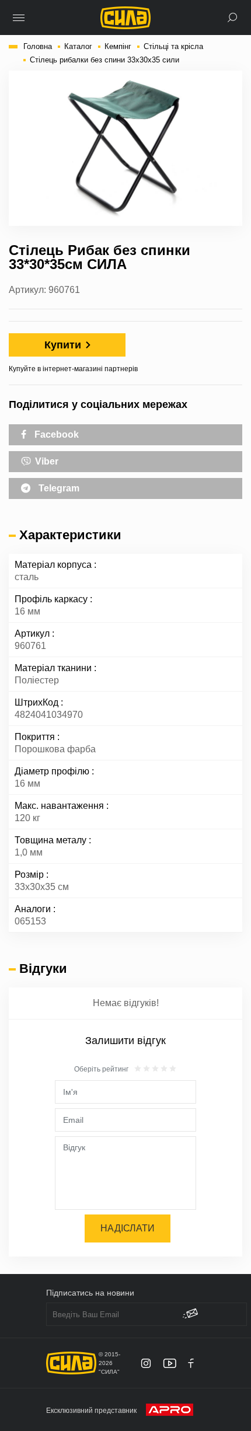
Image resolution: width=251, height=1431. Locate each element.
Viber (45, 461)
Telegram (57, 488)
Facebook (55, 434)
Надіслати (127, 1228)
